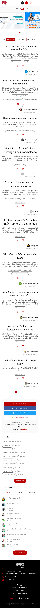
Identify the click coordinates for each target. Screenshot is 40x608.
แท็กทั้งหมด (20, 481)
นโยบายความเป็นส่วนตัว (23, 422)
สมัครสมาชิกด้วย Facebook (21, 408)
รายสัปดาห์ (32, 492)
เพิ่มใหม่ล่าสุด (11, 39)
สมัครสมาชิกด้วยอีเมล (21, 404)
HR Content (20, 585)
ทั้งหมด (8, 492)
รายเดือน (19, 492)
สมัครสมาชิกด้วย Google (21, 418)
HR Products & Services (20, 588)
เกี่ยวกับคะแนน (20, 552)
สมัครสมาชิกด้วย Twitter (21, 413)
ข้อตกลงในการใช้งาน (15, 424)
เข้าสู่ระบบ (31, 3)
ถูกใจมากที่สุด (21, 39)
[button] (19, 32)
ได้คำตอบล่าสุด (31, 39)
